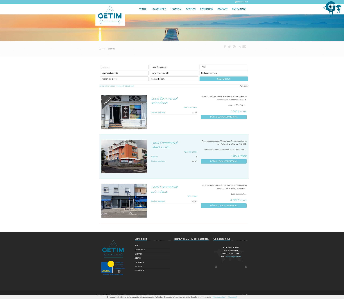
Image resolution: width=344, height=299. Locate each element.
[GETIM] (109, 7)
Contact (138, 266)
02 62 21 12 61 (242, 2)
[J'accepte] (232, 297)
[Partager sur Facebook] (225, 47)
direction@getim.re (233, 256)
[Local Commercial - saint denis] (124, 112)
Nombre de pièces (109, 78)
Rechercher (223, 78)
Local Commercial (159, 67)
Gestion (138, 258)
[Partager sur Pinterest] (234, 47)
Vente (143, 9)
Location (176, 9)
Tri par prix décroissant (125, 86)
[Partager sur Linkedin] (239, 47)
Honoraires (140, 250)
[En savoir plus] (219, 297)
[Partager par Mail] (244, 47)
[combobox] (224, 67)
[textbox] (209, 67)
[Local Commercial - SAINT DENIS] (124, 156)
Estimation (139, 262)
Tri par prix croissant (107, 86)
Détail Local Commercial (223, 116)
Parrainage (239, 9)
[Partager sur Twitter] (229, 47)
